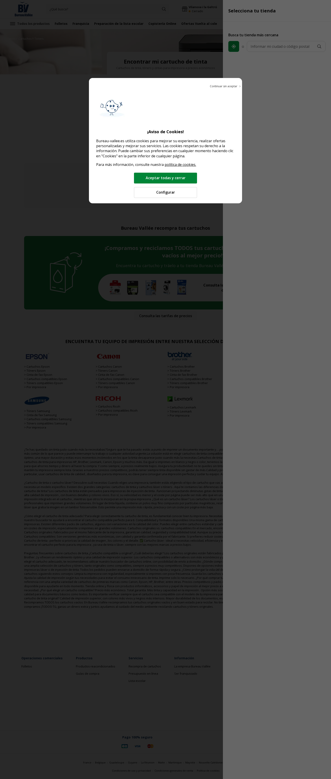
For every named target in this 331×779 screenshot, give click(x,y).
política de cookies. (180, 164)
